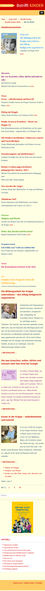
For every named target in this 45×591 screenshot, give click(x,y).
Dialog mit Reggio (12, 468)
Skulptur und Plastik (13, 471)
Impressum (17, 583)
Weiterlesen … (9, 353)
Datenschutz (29, 583)
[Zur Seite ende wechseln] (20, 487)
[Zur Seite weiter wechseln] (14, 487)
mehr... (22, 54)
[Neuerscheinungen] (22, 532)
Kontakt (39, 583)
